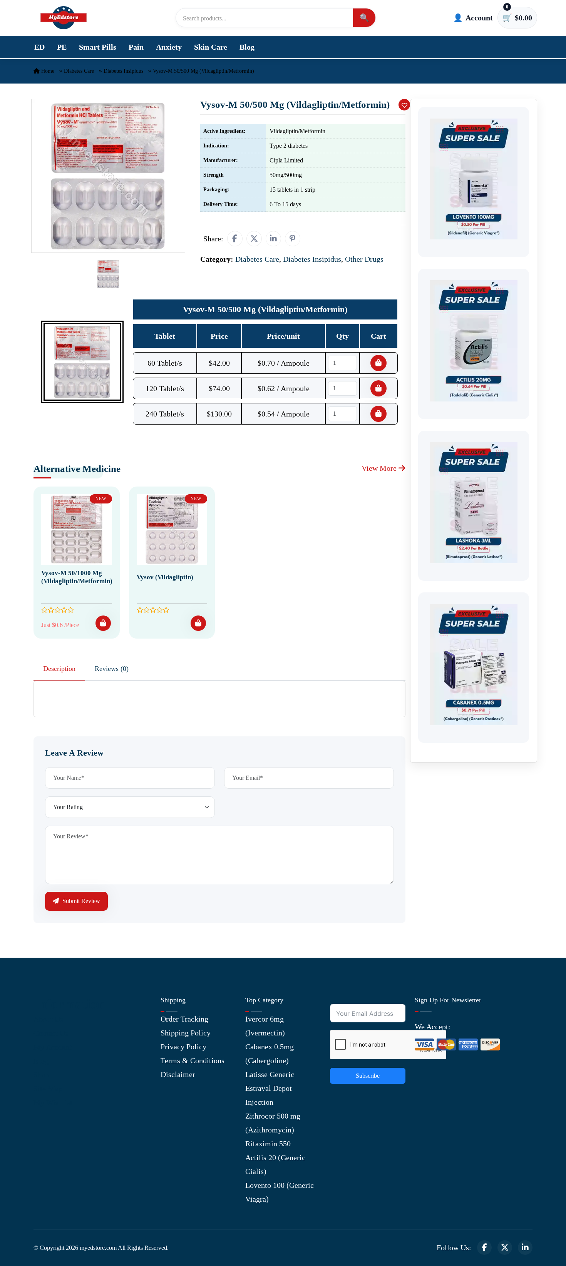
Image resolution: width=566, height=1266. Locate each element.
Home (47, 71)
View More (380, 468)
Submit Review (80, 901)
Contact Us (50, 1033)
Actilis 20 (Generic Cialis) (275, 1164)
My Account (52, 1047)
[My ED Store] (63, 17)
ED (39, 47)
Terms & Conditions (192, 1060)
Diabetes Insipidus (123, 71)
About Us (48, 1019)
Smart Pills (97, 47)
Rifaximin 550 (268, 1143)
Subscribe (368, 1075)
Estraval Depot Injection (268, 1095)
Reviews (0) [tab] (112, 668)
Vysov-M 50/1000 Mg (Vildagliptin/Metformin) (76, 576)
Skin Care (210, 47)
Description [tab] (59, 668)
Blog (247, 47)
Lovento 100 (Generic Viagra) (279, 1192)
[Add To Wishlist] (404, 104)
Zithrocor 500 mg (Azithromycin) (272, 1123)
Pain (136, 47)
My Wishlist (52, 1102)
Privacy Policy (183, 1046)
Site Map (47, 1088)
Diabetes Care (79, 71)
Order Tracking (184, 1019)
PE (62, 47)
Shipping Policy (186, 1033)
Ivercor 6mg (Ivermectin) (265, 1026)
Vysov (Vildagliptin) (165, 577)
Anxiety (169, 47)
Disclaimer (178, 1074)
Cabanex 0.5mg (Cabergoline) (269, 1053)
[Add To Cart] (103, 623)
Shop (41, 1074)
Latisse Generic (269, 1074)
